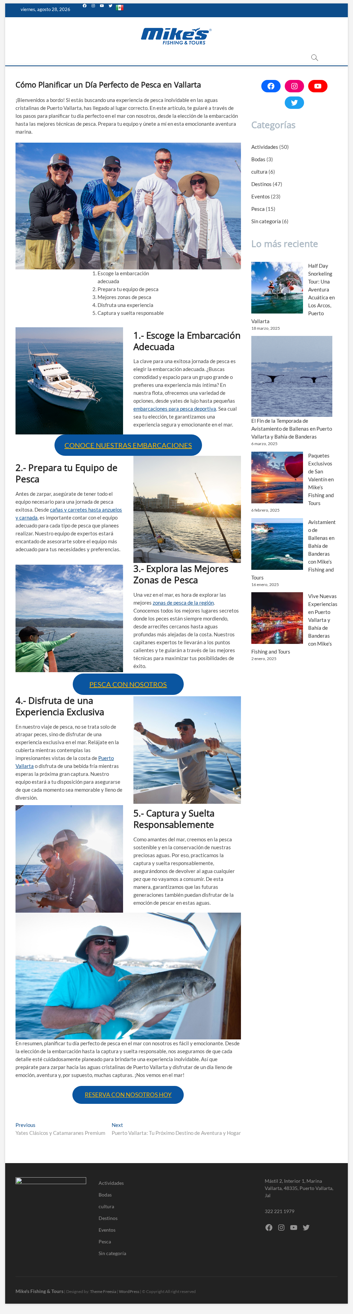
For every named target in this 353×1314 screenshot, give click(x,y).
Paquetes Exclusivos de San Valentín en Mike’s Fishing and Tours (321, 479)
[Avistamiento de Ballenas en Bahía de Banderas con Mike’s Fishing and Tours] (277, 544)
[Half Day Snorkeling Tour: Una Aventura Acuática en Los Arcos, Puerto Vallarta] (277, 288)
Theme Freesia (103, 1291)
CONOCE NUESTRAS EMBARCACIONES (128, 445)
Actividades (264, 147)
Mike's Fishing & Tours (39, 1291)
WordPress (129, 1291)
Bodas (258, 159)
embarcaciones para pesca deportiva (174, 409)
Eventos (260, 196)
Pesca (258, 209)
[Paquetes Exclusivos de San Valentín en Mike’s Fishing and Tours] (277, 477)
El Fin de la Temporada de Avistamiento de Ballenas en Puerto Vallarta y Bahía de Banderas (291, 429)
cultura (259, 171)
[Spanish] (120, 10)
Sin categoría (266, 221)
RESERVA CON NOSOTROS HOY (128, 1094)
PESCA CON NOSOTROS (128, 684)
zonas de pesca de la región (183, 602)
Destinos (261, 184)
